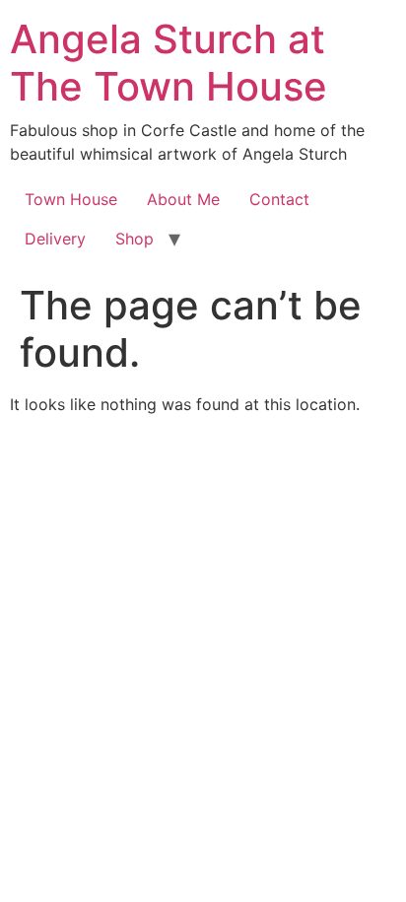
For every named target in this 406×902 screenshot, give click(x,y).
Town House (71, 199)
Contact (279, 199)
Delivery (55, 238)
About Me (183, 199)
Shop (134, 238)
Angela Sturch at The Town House (168, 62)
